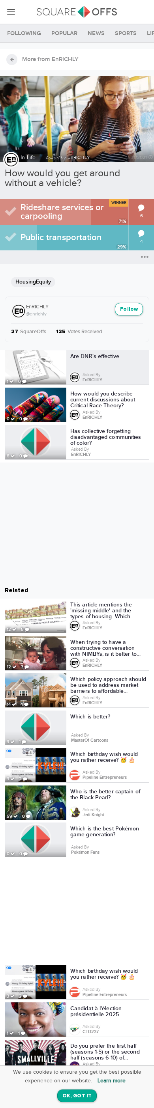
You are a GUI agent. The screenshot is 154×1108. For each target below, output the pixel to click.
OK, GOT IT (77, 1096)
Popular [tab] (64, 33)
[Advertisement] (77, 912)
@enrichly (36, 314)
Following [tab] (24, 33)
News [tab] (96, 33)
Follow (129, 309)
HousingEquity (33, 281)
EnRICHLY (37, 307)
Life (31, 158)
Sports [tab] (126, 33)
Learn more (112, 1081)
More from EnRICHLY (50, 59)
